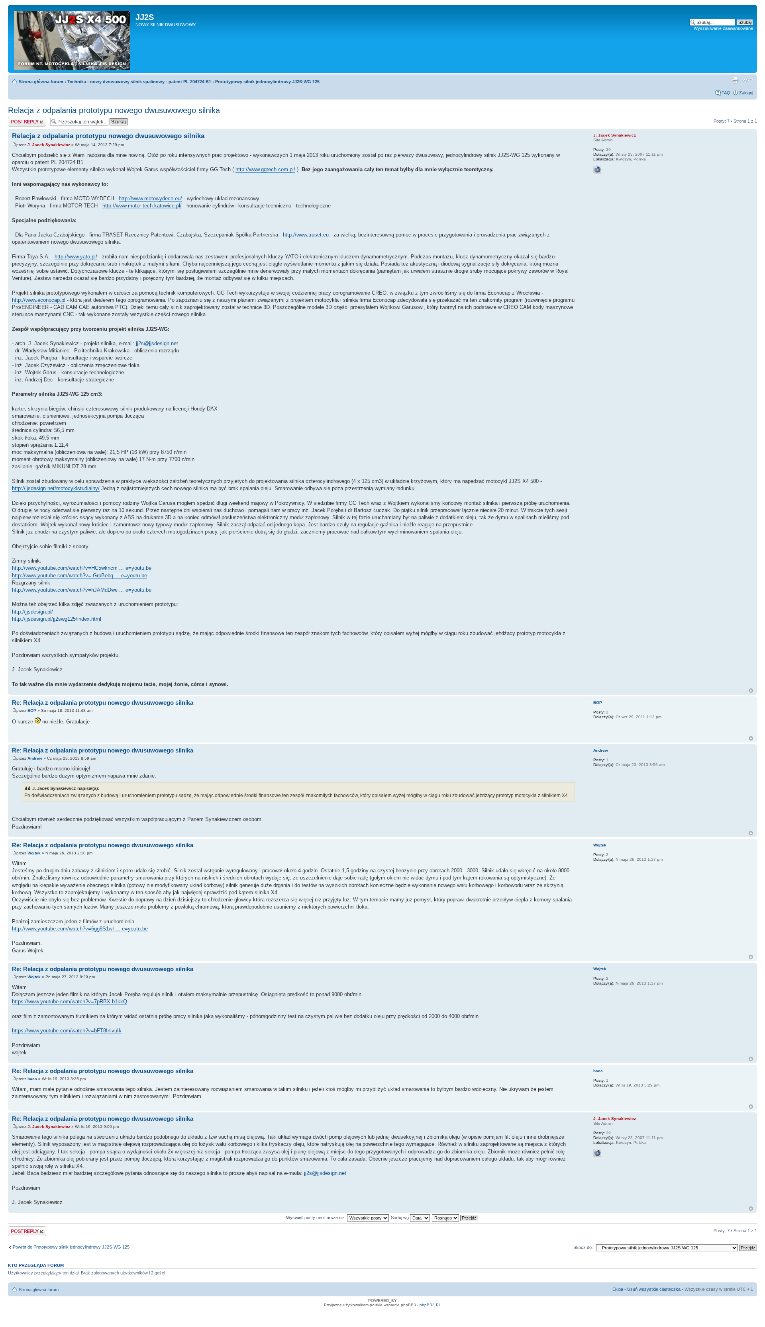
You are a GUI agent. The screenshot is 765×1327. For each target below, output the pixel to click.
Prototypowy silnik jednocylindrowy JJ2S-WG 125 (267, 81)
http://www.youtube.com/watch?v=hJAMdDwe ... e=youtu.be (81, 590)
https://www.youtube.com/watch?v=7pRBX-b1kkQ (69, 1002)
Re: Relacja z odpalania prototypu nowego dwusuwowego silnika (102, 702)
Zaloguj (746, 92)
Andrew (34, 758)
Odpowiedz (19, 119)
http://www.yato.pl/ (76, 257)
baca (32, 1079)
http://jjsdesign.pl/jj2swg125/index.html (56, 619)
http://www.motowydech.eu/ (150, 198)
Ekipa (617, 1289)
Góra (751, 690)
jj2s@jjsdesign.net (157, 343)
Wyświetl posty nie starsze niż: (316, 1217)
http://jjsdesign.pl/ (32, 612)
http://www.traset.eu (306, 235)
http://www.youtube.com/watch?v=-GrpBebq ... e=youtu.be (79, 575)
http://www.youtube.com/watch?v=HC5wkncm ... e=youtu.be (81, 568)
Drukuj (735, 80)
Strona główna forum (41, 81)
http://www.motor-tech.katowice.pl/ (142, 206)
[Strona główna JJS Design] (72, 39)
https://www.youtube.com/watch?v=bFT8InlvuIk (67, 1031)
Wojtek (34, 853)
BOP (31, 710)
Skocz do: (583, 1247)
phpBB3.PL (430, 1305)
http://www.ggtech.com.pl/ (265, 169)
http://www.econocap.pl (38, 300)
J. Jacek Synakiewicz (48, 145)
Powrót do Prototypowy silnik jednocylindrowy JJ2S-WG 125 (71, 1247)
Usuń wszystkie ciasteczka (654, 1289)
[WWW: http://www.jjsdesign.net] (597, 170)
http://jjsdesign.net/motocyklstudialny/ (56, 488)
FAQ (726, 92)
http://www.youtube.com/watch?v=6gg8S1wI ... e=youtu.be (80, 929)
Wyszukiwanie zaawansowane (723, 28)
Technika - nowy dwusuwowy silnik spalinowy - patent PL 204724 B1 (139, 81)
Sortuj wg (400, 1217)
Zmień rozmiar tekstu (747, 80)
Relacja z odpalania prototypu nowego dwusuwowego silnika (114, 110)
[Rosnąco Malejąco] (455, 1217)
